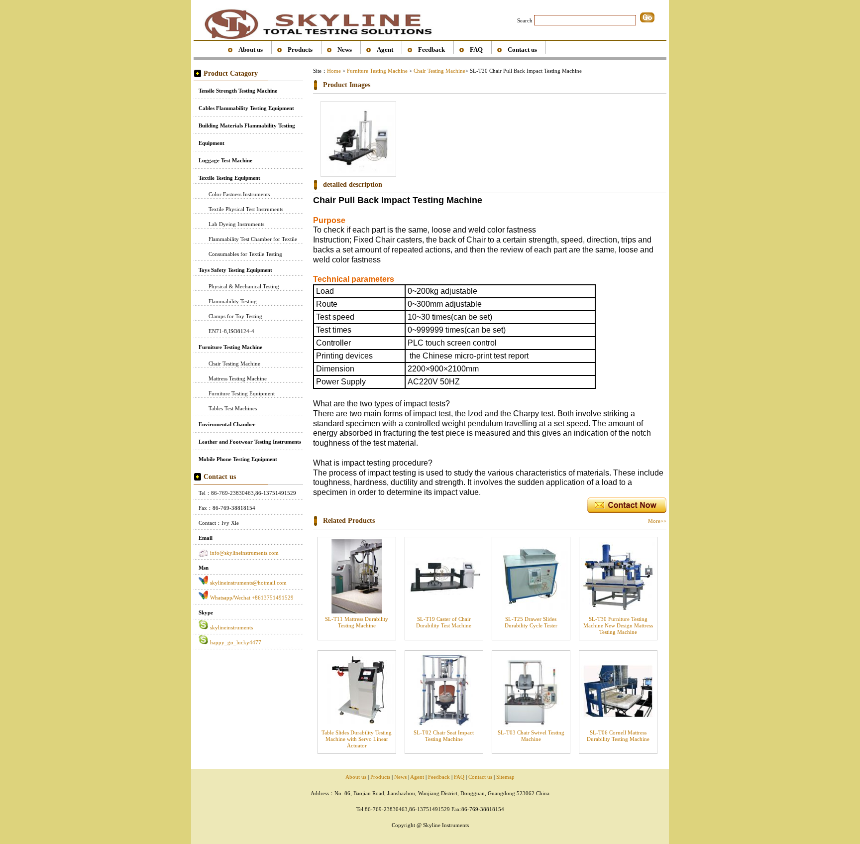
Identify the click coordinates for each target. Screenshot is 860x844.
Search (525, 20)
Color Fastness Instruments (239, 194)
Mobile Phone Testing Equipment (238, 459)
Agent (385, 49)
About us (250, 49)
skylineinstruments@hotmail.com (248, 583)
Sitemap (505, 777)
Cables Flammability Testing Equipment (246, 108)
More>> (657, 521)
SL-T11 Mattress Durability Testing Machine (356, 622)
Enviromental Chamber (227, 424)
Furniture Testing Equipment (242, 393)
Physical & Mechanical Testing (244, 286)
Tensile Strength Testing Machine (238, 91)
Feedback (431, 49)
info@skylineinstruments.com (244, 553)
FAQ (476, 49)
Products (300, 49)
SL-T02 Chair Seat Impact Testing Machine (444, 735)
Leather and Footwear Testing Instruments (250, 442)
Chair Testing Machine (234, 363)
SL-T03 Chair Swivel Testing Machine (531, 735)
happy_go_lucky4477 (235, 642)
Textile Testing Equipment (229, 178)
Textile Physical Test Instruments (246, 209)
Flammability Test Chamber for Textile (253, 239)
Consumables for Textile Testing (245, 254)
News (344, 49)
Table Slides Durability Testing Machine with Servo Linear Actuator (357, 738)
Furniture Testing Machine (230, 347)
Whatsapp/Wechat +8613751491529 (252, 598)
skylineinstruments (231, 627)
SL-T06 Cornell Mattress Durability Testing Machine (618, 735)
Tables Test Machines (233, 408)
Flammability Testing (233, 301)
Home (334, 71)
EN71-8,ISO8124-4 (231, 331)
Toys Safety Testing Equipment (235, 270)
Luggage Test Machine (225, 160)
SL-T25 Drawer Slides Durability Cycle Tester (531, 622)
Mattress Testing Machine (238, 378)
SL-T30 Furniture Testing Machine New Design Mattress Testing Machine (618, 625)
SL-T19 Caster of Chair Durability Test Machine (443, 622)
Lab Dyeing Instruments (236, 224)
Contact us (522, 49)
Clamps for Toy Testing (235, 316)
